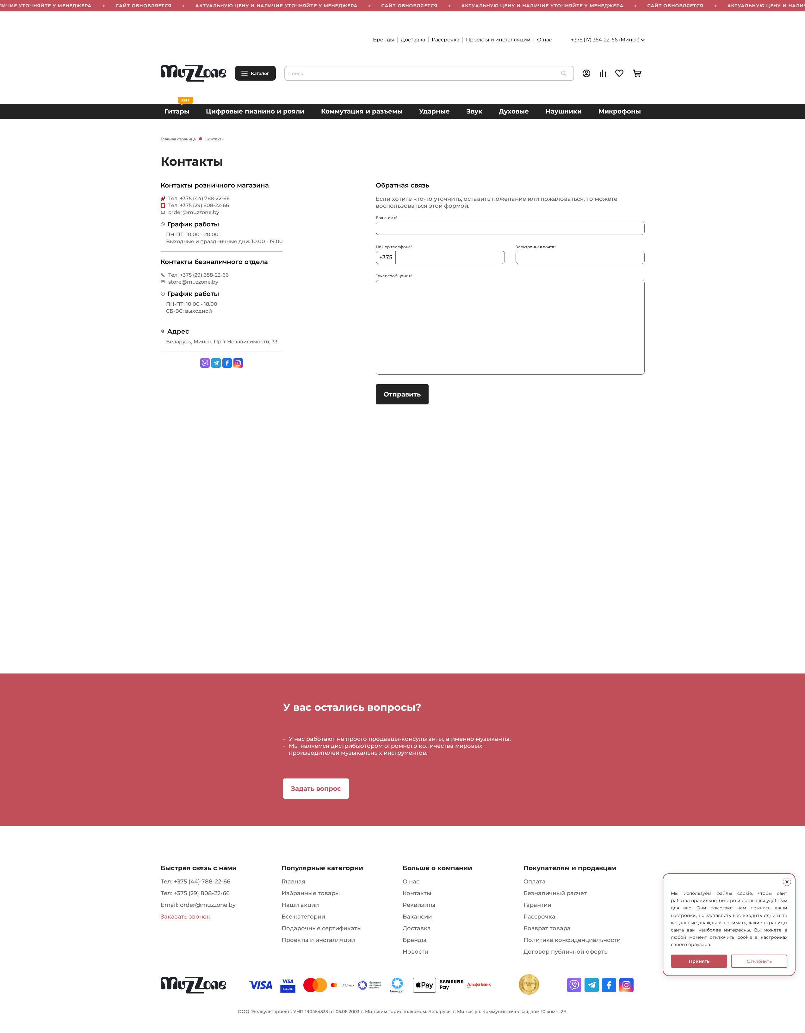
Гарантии (537, 904)
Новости (415, 951)
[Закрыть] (787, 882)
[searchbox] (429, 73)
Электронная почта (536, 246)
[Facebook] (227, 363)
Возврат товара (547, 928)
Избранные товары (311, 893)
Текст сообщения (394, 276)
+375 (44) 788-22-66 (205, 198)
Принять (699, 961)
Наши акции (300, 904)
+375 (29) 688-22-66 (204, 275)
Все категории (303, 916)
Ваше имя (386, 217)
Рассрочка (445, 40)
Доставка (413, 40)
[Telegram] (216, 363)
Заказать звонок (185, 916)
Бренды (383, 40)
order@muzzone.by (193, 212)
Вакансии (417, 916)
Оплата (534, 881)
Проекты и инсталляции (498, 40)
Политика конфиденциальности (572, 940)
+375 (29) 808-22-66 (204, 205)
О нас (544, 40)
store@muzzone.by (193, 282)
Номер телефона (394, 246)
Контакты (417, 893)
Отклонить (759, 961)
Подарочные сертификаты (322, 928)
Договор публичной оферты (566, 951)
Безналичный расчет (555, 893)
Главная (293, 881)
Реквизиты (419, 904)
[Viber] (205, 363)
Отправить (402, 394)
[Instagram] (238, 363)
